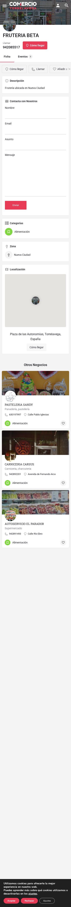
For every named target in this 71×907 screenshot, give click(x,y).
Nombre (9, 107)
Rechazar (29, 900)
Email (8, 123)
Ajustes (47, 900)
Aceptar (11, 900)
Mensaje (10, 154)
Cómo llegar (37, 347)
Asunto (9, 139)
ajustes (32, 893)
